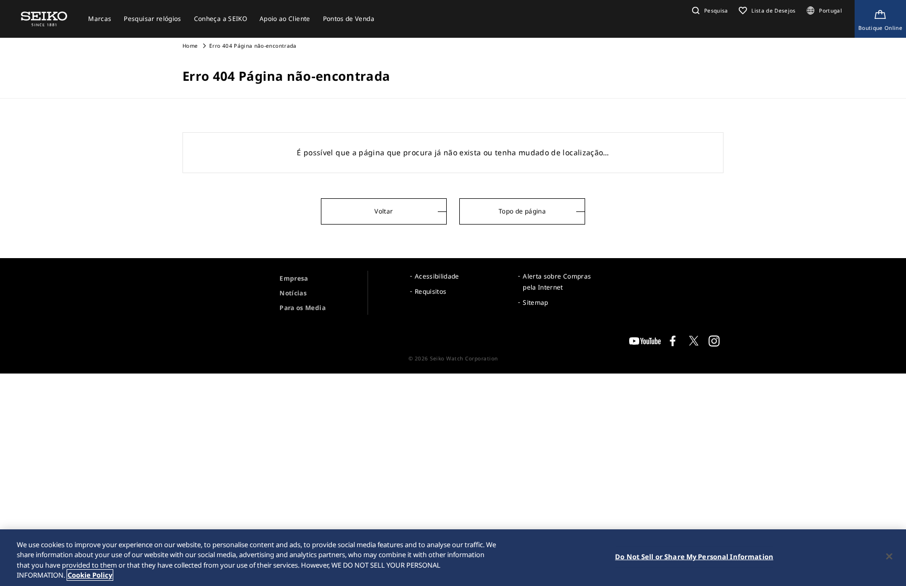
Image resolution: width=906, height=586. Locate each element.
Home (190, 45)
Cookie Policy (90, 575)
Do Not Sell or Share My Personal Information (694, 556)
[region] (453, 557)
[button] (708, 10)
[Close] (889, 556)
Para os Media (302, 307)
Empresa (293, 278)
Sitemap (535, 302)
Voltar (383, 211)
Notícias (293, 293)
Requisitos (431, 291)
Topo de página (522, 211)
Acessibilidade (437, 276)
